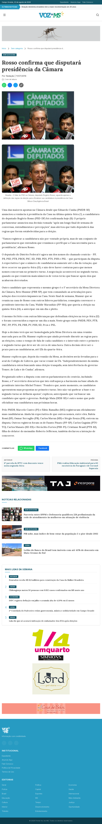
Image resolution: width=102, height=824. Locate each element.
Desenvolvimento (42, 807)
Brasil (4, 794)
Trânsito (5, 811)
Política (38, 785)
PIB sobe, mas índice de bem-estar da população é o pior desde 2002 (61, 533)
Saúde (71, 789)
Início (4, 48)
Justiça (71, 802)
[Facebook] (10, 743)
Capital (38, 789)
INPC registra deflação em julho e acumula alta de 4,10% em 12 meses (41, 600)
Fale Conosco (87, 2)
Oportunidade (74, 807)
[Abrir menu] (4, 15)
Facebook (43, 448)
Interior (4, 807)
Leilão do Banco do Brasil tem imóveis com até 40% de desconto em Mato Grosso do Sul (61, 551)
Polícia (4, 789)
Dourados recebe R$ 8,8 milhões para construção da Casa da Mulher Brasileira (46, 580)
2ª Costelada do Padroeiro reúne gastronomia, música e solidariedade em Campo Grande (51, 611)
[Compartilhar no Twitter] (15, 85)
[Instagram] (4, 743)
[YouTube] (16, 743)
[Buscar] (97, 15)
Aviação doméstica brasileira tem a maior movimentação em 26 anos (49, 7)
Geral (4, 785)
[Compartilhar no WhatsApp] (4, 85)
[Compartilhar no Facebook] (10, 85)
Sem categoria (17, 48)
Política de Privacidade (11, 768)
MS (36, 798)
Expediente (64, 2)
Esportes (38, 794)
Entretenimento (41, 811)
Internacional (74, 794)
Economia (73, 785)
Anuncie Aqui (75, 2)
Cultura (5, 802)
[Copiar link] (21, 85)
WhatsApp (28, 448)
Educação (6, 798)
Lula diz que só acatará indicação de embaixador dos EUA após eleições (43, 621)
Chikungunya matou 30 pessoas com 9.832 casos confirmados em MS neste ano (46, 590)
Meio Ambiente (74, 798)
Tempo (38, 802)
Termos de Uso (8, 772)
